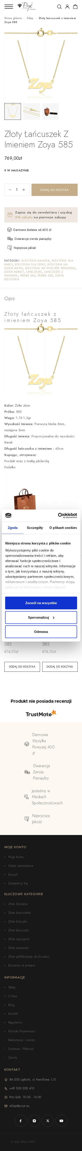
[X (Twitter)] (48, 1121)
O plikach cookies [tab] (63, 528)
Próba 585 (27, 276)
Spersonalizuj (38, 617)
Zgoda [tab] (13, 528)
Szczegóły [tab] (35, 528)
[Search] (59, 6)
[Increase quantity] (26, 190)
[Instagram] (34, 1121)
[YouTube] (61, 1121)
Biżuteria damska (36, 261)
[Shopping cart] (75, 7)
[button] (22, 667)
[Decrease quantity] (8, 190)
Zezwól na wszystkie (41, 603)
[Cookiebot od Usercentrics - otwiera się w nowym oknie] (58, 515)
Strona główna (13, 18)
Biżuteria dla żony (30, 264)
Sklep (30, 18)
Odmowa (41, 632)
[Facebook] (21, 1121)
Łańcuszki (34, 272)
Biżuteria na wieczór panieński (50, 268)
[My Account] (67, 6)
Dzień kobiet (14, 272)
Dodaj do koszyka (54, 190)
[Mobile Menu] (8, 6)
